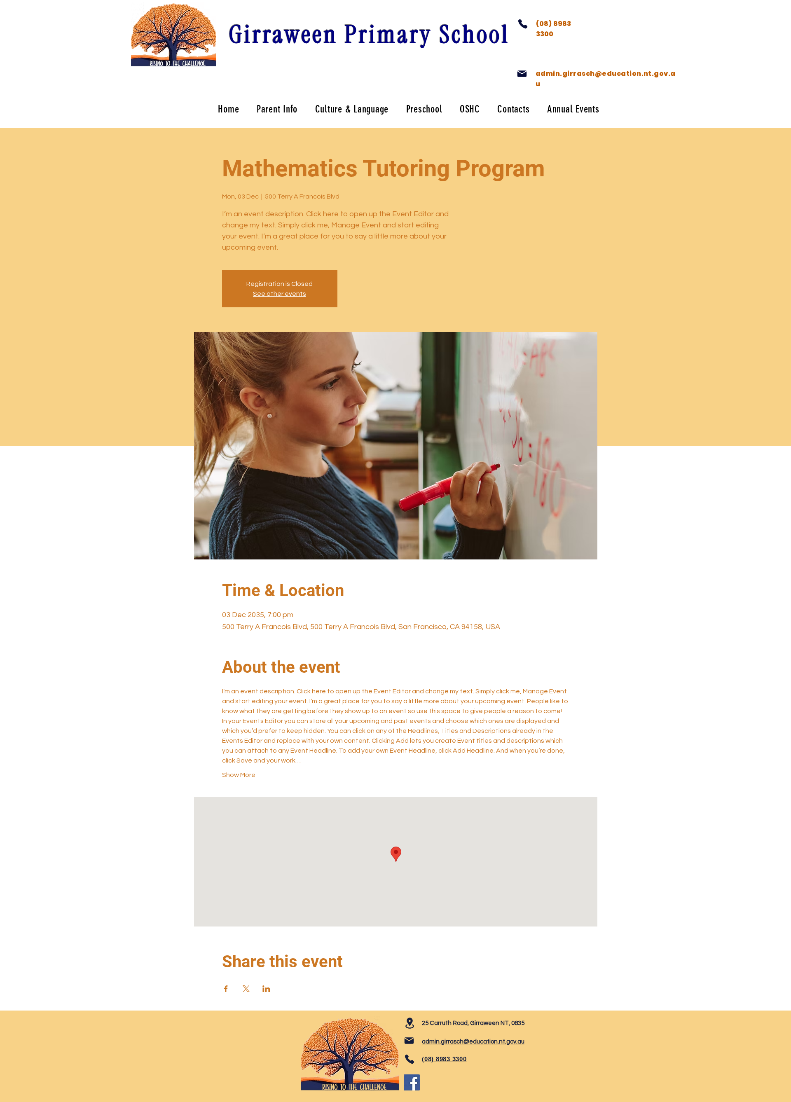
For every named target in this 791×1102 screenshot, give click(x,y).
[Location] (409, 1023)
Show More (238, 775)
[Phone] (522, 24)
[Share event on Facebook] (226, 988)
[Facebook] (412, 1082)
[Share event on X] (246, 988)
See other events (279, 293)
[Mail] (522, 73)
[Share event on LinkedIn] (266, 988)
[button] (277, 109)
